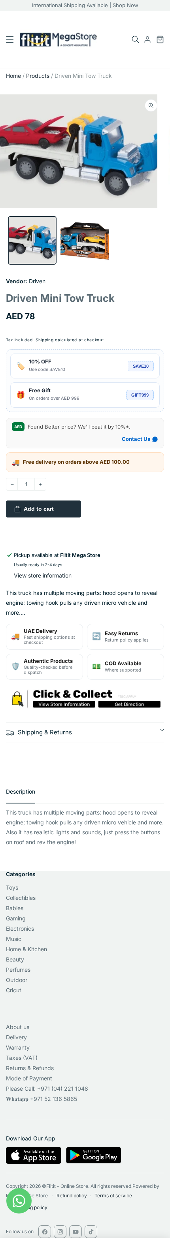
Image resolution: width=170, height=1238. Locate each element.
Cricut (13, 990)
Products (37, 75)
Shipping (45, 339)
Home (13, 75)
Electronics (20, 928)
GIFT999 (140, 395)
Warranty (18, 1047)
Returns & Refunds (30, 1068)
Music (13, 938)
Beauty (15, 959)
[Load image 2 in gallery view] (84, 240)
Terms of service (113, 1195)
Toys (12, 887)
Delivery (16, 1037)
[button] (136, 39)
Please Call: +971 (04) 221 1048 (47, 1088)
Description (20, 791)
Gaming (16, 918)
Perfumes (18, 969)
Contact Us (136, 439)
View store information (43, 575)
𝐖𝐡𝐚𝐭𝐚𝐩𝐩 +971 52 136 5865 (41, 1098)
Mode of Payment (29, 1078)
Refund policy (72, 1195)
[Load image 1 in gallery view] (32, 240)
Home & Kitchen (26, 949)
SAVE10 (141, 366)
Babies (14, 908)
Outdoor (16, 979)
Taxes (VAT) (22, 1057)
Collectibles (21, 897)
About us (17, 1027)
